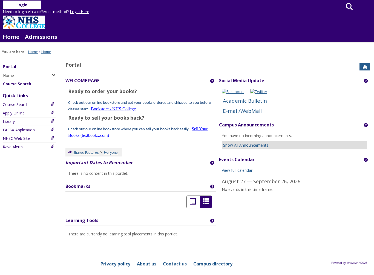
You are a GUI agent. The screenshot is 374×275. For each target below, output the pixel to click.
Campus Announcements (246, 125)
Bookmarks (77, 186)
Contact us (175, 264)
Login (21, 4)
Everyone (110, 152)
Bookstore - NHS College (113, 109)
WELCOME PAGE (82, 81)
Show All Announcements (245, 145)
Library (9, 121)
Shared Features (86, 152)
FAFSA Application (19, 129)
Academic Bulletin (245, 100)
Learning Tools (81, 220)
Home (11, 36)
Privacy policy (115, 264)
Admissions (41, 36)
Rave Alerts (13, 146)
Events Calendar (237, 159)
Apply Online (14, 113)
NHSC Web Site (16, 138)
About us (146, 264)
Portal (9, 67)
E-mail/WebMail (242, 110)
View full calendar (237, 170)
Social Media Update (241, 81)
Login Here (79, 11)
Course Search (17, 83)
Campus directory (212, 264)
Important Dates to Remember (99, 162)
